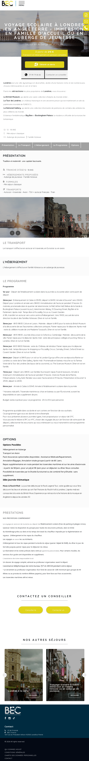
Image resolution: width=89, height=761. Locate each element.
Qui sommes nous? (13, 749)
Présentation (8, 145)
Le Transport (24, 145)
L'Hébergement (42, 145)
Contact (8, 758)
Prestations (7, 151)
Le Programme (60, 145)
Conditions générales (15, 752)
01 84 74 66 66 (13, 730)
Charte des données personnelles (20, 755)
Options (75, 145)
